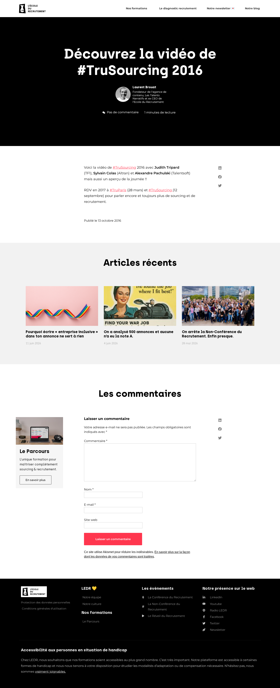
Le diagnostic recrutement (178, 8)
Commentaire (95, 441)
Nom (89, 489)
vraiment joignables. (50, 671)
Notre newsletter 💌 (221, 8)
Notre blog (252, 8)
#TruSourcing (124, 167)
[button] (220, 168)
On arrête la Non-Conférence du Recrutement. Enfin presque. (212, 334)
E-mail (90, 504)
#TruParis (118, 190)
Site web (90, 520)
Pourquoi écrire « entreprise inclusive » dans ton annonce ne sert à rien (62, 334)
